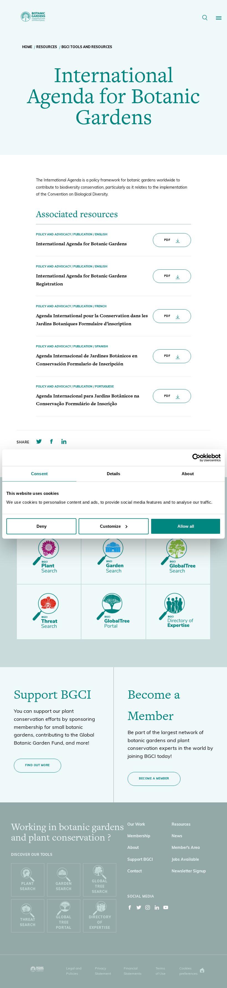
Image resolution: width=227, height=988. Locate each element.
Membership (138, 836)
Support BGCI (140, 860)
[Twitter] (138, 908)
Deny (42, 526)
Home (27, 47)
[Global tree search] (178, 556)
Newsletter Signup (189, 871)
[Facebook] (129, 908)
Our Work (136, 825)
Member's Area (186, 848)
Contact (134, 871)
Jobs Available (185, 860)
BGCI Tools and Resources (86, 47)
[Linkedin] (156, 908)
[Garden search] (113, 556)
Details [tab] (113, 473)
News (177, 836)
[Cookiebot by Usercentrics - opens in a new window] (196, 458)
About (133, 848)
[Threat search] (48, 612)
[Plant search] (48, 556)
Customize (110, 526)
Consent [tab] (39, 473)
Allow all (185, 526)
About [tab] (188, 473)
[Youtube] (165, 908)
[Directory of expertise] (178, 612)
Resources (46, 47)
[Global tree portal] (113, 612)
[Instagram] (147, 908)
